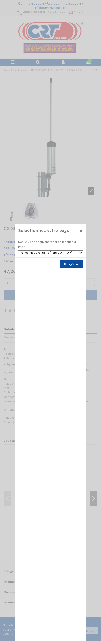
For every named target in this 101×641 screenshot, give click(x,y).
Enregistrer (71, 264)
